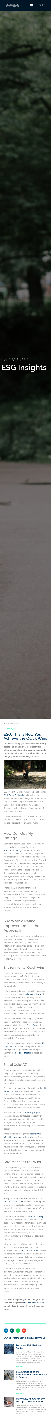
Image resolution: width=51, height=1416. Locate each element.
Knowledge (9, 728)
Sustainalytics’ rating (12, 850)
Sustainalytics (21, 795)
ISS (5, 795)
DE (40, 5)
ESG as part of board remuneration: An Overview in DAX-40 (31, 1374)
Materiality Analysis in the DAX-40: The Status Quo (30, 1400)
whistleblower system (29, 1250)
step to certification (23, 1053)
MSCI (9, 795)
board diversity (36, 1216)
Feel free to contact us (33, 1303)
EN (45, 5)
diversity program (32, 1113)
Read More (19, 1366)
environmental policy (33, 994)
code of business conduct (15, 1201)
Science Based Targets (29, 1025)
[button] (31, 5)
